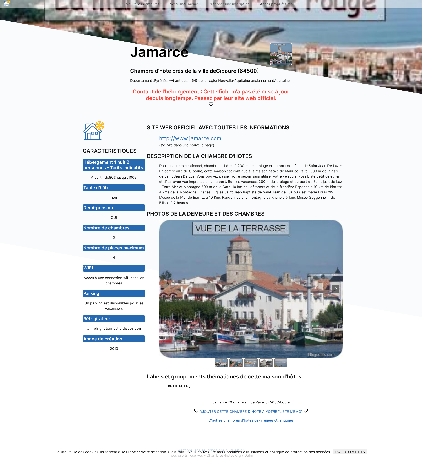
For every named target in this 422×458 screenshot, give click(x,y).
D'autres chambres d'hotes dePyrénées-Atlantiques (251, 420)
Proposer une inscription (229, 4)
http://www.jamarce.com (190, 138)
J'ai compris (350, 452)
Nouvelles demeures (142, 4)
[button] (335, 289)
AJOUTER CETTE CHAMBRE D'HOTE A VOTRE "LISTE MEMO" (251, 411)
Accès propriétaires (276, 4)
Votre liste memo (184, 4)
